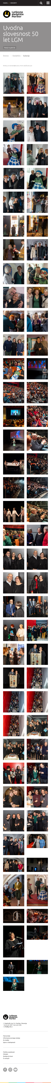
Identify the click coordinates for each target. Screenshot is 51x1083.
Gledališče (17, 56)
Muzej (5, 3)
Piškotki (5, 1054)
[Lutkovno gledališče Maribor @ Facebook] (5, 1070)
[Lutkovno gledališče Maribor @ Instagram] (10, 1070)
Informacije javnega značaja (11, 1038)
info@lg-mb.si (8, 1026)
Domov (6, 56)
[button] (48, 3)
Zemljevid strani (8, 1056)
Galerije (26, 56)
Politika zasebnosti (9, 1052)
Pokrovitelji (6, 1036)
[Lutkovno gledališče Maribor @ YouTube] (15, 1070)
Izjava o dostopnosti (9, 1042)
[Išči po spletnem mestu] (41, 3)
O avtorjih (6, 1058)
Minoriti (13, 3)
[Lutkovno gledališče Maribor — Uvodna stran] (13, 14)
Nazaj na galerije (9, 48)
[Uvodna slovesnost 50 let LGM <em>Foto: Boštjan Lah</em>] (13, 83)
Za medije (6, 1040)
